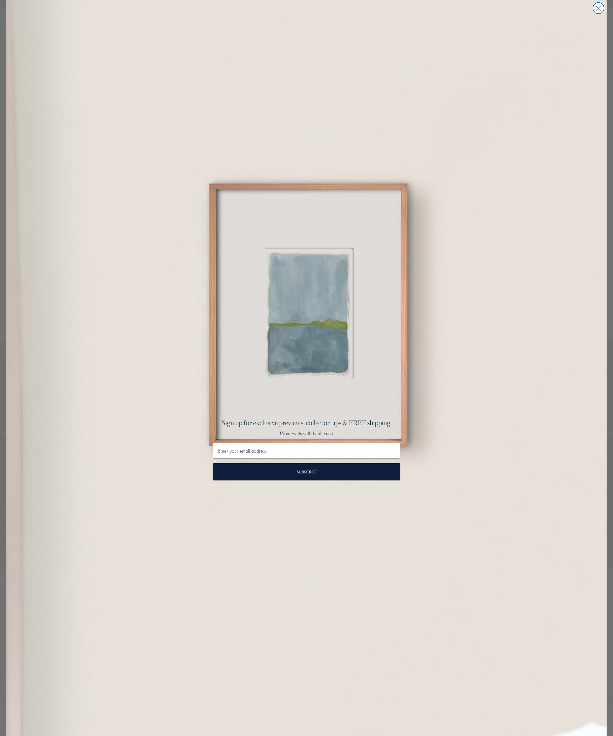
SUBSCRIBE (307, 472)
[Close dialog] (598, 8)
